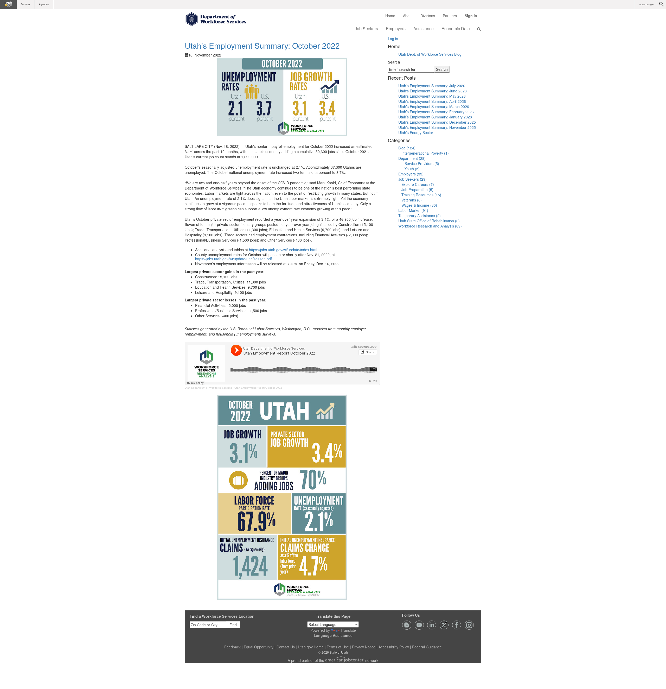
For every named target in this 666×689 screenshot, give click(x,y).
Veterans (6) (411, 200)
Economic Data (455, 28)
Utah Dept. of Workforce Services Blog (430, 54)
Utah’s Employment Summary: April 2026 (432, 101)
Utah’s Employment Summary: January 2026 (435, 116)
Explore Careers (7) (417, 184)
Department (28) (412, 158)
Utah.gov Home (311, 646)
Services (25, 4)
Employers (396, 28)
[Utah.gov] (8, 4)
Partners (450, 15)
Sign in (473, 17)
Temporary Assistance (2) (419, 215)
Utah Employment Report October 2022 (258, 387)
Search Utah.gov (646, 4)
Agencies (44, 4)
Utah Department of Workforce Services (208, 387)
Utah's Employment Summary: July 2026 (431, 85)
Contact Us (286, 646)
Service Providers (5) (422, 163)
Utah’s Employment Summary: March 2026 (433, 106)
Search (394, 62)
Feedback (232, 646)
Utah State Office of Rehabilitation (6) (429, 220)
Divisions (427, 15)
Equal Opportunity (258, 646)
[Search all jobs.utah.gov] (477, 29)
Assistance (423, 28)
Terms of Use (338, 646)
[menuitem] (390, 15)
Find (233, 624)
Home (390, 15)
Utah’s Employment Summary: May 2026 (432, 96)
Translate (348, 630)
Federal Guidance (427, 646)
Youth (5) (412, 168)
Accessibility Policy (394, 646)
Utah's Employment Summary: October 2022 (262, 45)
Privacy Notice (363, 646)
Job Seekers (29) (412, 179)
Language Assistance (333, 635)
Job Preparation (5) (417, 189)
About (408, 15)
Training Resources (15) (421, 194)
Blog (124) (406, 147)
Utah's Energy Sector (415, 132)
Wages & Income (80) (419, 205)
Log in (393, 38)
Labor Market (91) (413, 210)
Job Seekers (366, 28)
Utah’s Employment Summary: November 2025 (437, 127)
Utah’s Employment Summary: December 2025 (437, 122)
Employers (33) (411, 173)
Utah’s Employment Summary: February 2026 (436, 111)
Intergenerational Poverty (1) (425, 153)
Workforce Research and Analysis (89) (430, 226)
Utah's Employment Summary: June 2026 (432, 90)
